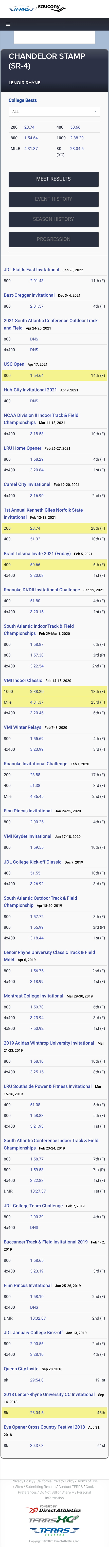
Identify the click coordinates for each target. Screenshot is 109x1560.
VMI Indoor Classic (23, 680)
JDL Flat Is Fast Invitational (31, 269)
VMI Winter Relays (22, 727)
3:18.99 (37, 981)
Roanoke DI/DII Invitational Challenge (42, 589)
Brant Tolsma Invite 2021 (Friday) (37, 553)
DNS (34, 339)
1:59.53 (37, 1169)
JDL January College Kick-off (33, 1332)
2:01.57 (37, 306)
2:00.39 (37, 1216)
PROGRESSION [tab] (53, 239)
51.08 (35, 1104)
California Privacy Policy (55, 1481)
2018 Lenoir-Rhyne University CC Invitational (49, 1394)
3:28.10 (37, 1354)
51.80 (35, 600)
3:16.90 (37, 495)
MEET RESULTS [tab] (53, 179)
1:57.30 (37, 655)
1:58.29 (37, 459)
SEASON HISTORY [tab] (53, 219)
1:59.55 (37, 847)
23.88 (35, 774)
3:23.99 (37, 749)
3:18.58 (37, 433)
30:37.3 (37, 1445)
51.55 (35, 873)
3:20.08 (37, 575)
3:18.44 (37, 938)
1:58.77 (37, 1159)
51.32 (35, 539)
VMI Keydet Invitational (27, 836)
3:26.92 (37, 883)
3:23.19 (37, 1271)
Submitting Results (41, 1487)
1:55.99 (37, 927)
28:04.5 (77, 148)
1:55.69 (37, 738)
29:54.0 (37, 1380)
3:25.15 (37, 1072)
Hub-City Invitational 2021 (30, 389)
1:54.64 (31, 137)
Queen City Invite (21, 1368)
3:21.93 (37, 1126)
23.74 (29, 127)
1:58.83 (37, 1115)
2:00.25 (37, 821)
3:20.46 (37, 712)
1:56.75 (37, 970)
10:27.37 (38, 1191)
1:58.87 (37, 644)
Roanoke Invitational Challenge (35, 763)
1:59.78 (37, 1007)
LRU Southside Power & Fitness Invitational (48, 1086)
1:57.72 (37, 916)
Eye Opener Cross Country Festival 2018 (44, 1427)
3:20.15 (37, 611)
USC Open (14, 364)
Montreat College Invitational (33, 995)
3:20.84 (37, 470)
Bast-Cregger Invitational (29, 295)
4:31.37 (31, 148)
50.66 (75, 127)
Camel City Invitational (27, 484)
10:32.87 (38, 1318)
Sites (19, 1487)
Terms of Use (87, 1481)
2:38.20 (77, 137)
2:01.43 (37, 280)
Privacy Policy (22, 1481)
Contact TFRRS (71, 1487)
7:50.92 (37, 1028)
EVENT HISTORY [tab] (53, 199)
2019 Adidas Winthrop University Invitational (49, 1043)
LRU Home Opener (22, 448)
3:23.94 (37, 1017)
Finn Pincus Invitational (28, 810)
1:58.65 (37, 1260)
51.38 (35, 785)
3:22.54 (37, 666)
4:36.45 (37, 796)
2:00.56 (37, 1343)
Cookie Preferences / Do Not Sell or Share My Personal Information (57, 1492)
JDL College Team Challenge (33, 1205)
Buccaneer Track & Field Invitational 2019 (46, 1241)
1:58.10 (37, 1061)
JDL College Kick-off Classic (32, 862)
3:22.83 (37, 1180)
